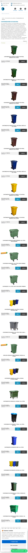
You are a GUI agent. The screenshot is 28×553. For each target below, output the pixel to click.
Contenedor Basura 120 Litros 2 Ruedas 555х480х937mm (14, 310)
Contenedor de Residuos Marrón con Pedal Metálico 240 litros (14, 149)
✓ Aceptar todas (14, 541)
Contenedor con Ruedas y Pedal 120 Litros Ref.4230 (14, 425)
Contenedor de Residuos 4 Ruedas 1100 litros (14, 401)
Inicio (3, 18)
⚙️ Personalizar (14, 549)
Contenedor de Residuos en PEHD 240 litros (14, 470)
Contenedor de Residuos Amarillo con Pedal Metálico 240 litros (14, 218)
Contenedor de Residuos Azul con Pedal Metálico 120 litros (14, 126)
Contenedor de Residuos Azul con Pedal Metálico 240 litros (14, 172)
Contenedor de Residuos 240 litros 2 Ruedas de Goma (14, 494)
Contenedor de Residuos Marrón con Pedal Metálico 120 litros (14, 103)
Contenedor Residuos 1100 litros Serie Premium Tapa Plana (14, 264)
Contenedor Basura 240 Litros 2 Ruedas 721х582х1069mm (14, 379)
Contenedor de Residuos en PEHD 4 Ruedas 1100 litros (14, 517)
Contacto (15, 10)
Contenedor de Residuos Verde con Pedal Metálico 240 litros (14, 57)
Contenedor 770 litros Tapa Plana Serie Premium (14, 286)
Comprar (23, 61)
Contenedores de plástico (10, 18)
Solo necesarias (14, 545)
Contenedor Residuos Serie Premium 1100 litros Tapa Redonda (14, 241)
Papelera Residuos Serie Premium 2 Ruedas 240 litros (14, 356)
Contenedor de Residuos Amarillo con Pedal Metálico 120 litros (14, 195)
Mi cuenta (21, 10)
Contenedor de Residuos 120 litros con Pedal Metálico (14, 80)
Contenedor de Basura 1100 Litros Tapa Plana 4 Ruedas (14, 333)
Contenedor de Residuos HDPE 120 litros (14, 447)
